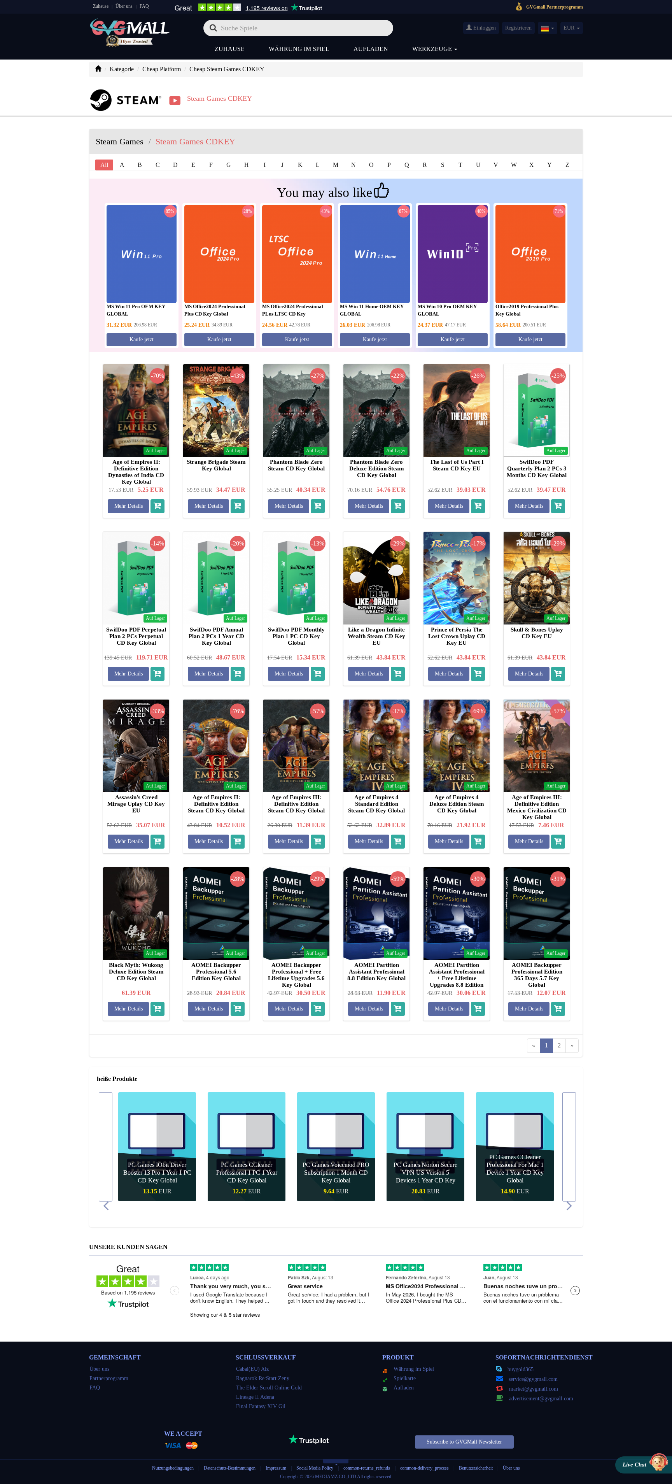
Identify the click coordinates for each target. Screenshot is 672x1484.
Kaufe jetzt (142, 339)
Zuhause (100, 6)
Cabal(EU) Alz (252, 1369)
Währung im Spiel (299, 49)
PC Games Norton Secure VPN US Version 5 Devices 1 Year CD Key (425, 1172)
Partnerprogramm (108, 1378)
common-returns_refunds (366, 1468)
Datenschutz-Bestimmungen (230, 1468)
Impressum (276, 1468)
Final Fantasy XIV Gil (260, 1406)
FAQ (144, 6)
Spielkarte (405, 1378)
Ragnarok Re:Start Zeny (262, 1378)
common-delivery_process (424, 1468)
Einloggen (484, 28)
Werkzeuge (432, 49)
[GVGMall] (130, 25)
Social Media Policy (314, 1468)
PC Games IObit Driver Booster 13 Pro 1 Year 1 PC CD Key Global (157, 1172)
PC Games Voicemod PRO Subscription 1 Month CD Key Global (336, 1172)
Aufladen (371, 49)
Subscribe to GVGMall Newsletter (464, 1442)
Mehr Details (128, 506)
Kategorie (122, 69)
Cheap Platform (161, 69)
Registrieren (518, 28)
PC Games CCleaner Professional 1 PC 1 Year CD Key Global (246, 1172)
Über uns (124, 6)
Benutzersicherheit (476, 1468)
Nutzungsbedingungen (173, 1468)
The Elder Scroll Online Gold (269, 1388)
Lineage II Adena (255, 1397)
